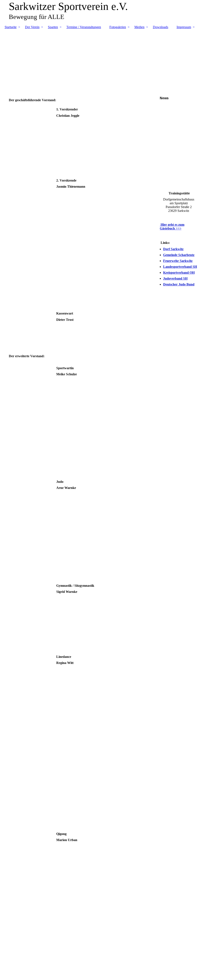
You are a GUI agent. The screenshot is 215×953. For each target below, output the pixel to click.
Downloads (160, 27)
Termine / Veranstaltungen (83, 27)
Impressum (184, 27)
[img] (107, 58)
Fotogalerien (117, 27)
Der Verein (32, 27)
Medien (139, 27)
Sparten (53, 27)
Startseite (11, 27)
